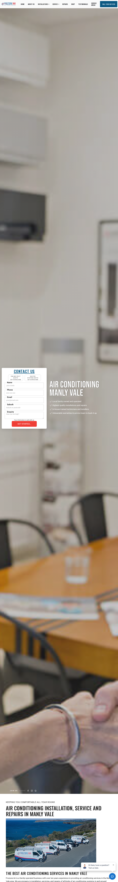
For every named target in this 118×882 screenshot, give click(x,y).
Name (9, 382)
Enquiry (10, 412)
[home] (9, 4)
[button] (43, 4)
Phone (10, 390)
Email (9, 397)
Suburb (10, 404)
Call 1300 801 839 (108, 4)
